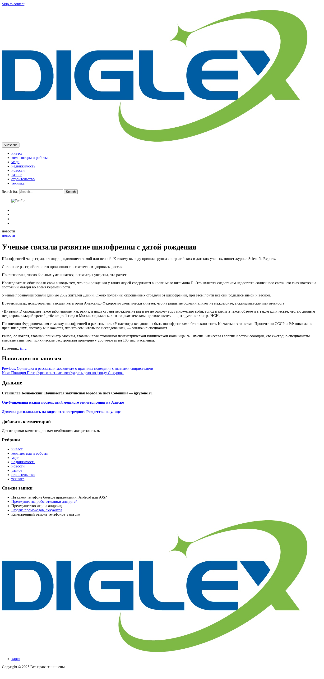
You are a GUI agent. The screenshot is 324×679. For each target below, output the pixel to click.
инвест (17, 153)
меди (15, 162)
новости (18, 170)
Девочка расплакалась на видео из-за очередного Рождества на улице (61, 412)
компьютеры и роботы (29, 158)
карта (15, 659)
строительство (23, 179)
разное (16, 175)
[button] (10, 145)
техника (17, 183)
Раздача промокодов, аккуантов (36, 510)
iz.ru (23, 348)
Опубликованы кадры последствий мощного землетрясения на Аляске (63, 402)
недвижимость (23, 166)
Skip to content (13, 4)
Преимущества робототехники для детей (44, 501)
